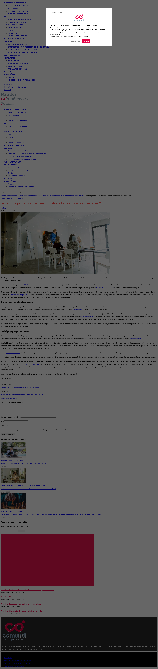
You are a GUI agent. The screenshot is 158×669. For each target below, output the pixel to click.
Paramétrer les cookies (75, 41)
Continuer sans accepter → (56, 12)
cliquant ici (86, 36)
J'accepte (86, 41)
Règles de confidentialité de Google (58, 32)
